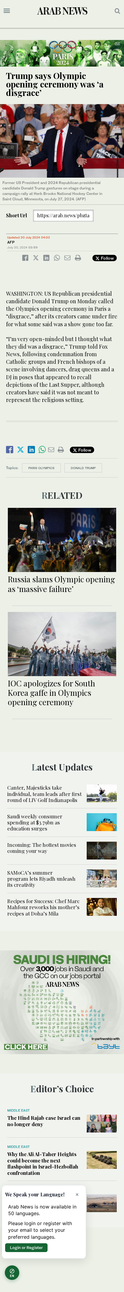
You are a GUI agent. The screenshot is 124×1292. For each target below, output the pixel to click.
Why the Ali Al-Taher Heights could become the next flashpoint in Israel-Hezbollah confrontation (42, 1163)
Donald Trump (83, 468)
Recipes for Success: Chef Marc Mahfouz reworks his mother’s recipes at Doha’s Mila (43, 907)
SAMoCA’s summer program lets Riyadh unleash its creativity (41, 878)
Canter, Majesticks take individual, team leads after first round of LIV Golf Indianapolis (44, 793)
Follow (107, 258)
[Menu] (7, 11)
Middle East (18, 1110)
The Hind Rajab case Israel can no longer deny (43, 1120)
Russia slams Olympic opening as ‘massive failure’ (61, 584)
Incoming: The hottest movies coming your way (41, 847)
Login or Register (26, 1247)
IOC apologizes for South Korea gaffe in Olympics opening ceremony (51, 692)
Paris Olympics (41, 468)
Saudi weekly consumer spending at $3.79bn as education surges (34, 822)
